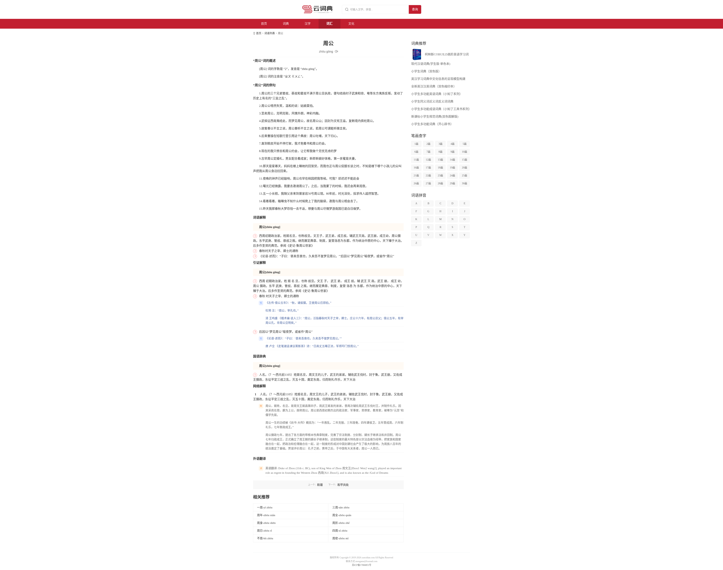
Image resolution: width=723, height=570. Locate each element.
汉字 (308, 23)
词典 (286, 23)
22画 (428, 175)
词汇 (329, 23)
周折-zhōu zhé (341, 522)
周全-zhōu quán (341, 515)
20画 (464, 167)
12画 (428, 159)
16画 (416, 167)
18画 (440, 167)
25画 (464, 175)
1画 (416, 143)
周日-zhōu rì (264, 530)
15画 (464, 159)
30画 (464, 183)
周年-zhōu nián (266, 515)
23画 (440, 175)
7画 (428, 151)
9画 (453, 151)
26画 (416, 183)
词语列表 (269, 33)
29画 (452, 183)
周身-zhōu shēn (266, 522)
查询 (415, 9)
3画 (440, 143)
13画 (440, 159)
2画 (428, 143)
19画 (452, 167)
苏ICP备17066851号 (361, 565)
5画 (465, 143)
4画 (453, 143)
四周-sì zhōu (339, 530)
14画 (452, 159)
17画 (428, 167)
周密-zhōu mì (340, 538)
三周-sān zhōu (340, 507)
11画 (416, 159)
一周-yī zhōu (264, 507)
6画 (416, 151)
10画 (464, 151)
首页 (264, 23)
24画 (452, 175)
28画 (440, 183)
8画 (440, 151)
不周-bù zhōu (265, 538)
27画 (428, 183)
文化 (351, 23)
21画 (416, 175)
